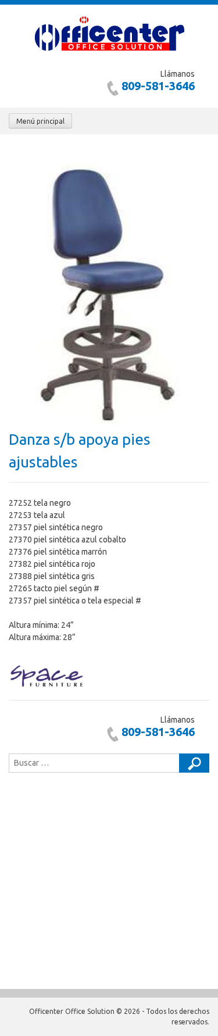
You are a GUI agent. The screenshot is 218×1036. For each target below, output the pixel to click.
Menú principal (40, 121)
